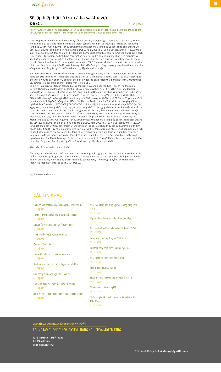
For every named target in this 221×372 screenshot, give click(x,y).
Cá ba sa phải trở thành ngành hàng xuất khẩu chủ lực (57, 205)
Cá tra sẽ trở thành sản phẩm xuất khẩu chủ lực (55, 215)
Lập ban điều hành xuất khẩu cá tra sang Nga (110, 218)
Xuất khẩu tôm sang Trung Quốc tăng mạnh (53, 225)
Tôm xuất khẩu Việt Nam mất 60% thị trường (54, 284)
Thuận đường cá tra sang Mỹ (103, 287)
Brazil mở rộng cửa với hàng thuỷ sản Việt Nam (111, 277)
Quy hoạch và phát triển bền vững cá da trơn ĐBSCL (56, 264)
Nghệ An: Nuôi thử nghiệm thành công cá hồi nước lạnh (58, 294)
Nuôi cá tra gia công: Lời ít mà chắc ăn (107, 258)
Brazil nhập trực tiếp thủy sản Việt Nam (108, 238)
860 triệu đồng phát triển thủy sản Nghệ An (110, 248)
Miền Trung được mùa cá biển (103, 268)
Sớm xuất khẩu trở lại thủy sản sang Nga (51, 254)
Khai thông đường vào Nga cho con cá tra (52, 274)
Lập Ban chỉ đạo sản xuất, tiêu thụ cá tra (51, 234)
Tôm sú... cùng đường (43, 244)
